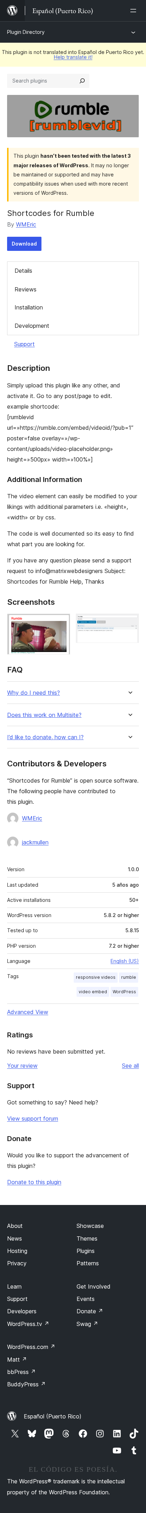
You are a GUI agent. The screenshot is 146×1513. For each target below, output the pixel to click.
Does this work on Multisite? (44, 715)
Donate (90, 1311)
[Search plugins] (82, 81)
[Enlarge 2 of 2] (129, 623)
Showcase (90, 1225)
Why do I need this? (33, 692)
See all (130, 1065)
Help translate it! (73, 57)
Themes (87, 1238)
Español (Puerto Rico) (53, 1416)
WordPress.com (31, 1346)
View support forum (32, 1118)
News (14, 1238)
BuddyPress (26, 1384)
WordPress (124, 991)
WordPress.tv (28, 1323)
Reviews (25, 289)
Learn (14, 1286)
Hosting (17, 1250)
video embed (93, 991)
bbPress (21, 1371)
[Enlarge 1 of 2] (60, 623)
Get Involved (94, 1286)
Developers (21, 1311)
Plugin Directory (26, 32)
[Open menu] (134, 10)
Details (23, 270)
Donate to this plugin (34, 1182)
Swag (87, 1323)
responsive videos (96, 977)
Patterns (88, 1263)
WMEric (26, 224)
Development (32, 325)
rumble (128, 977)
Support (24, 344)
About (15, 1225)
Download (24, 244)
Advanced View (27, 1011)
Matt (17, 1359)
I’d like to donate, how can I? (45, 737)
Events (86, 1298)
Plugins (86, 1250)
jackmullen (35, 842)
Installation (29, 307)
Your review (22, 1065)
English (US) (125, 961)
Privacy (17, 1263)
